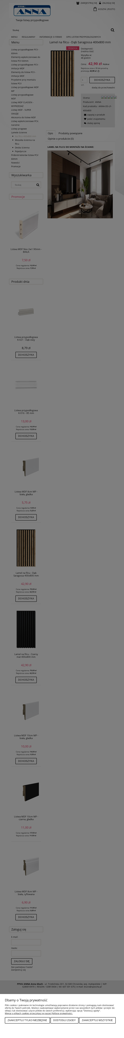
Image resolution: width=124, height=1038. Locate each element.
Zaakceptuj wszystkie (97, 1020)
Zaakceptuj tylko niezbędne (27, 1020)
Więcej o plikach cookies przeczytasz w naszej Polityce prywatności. (39, 1013)
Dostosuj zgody (64, 1020)
